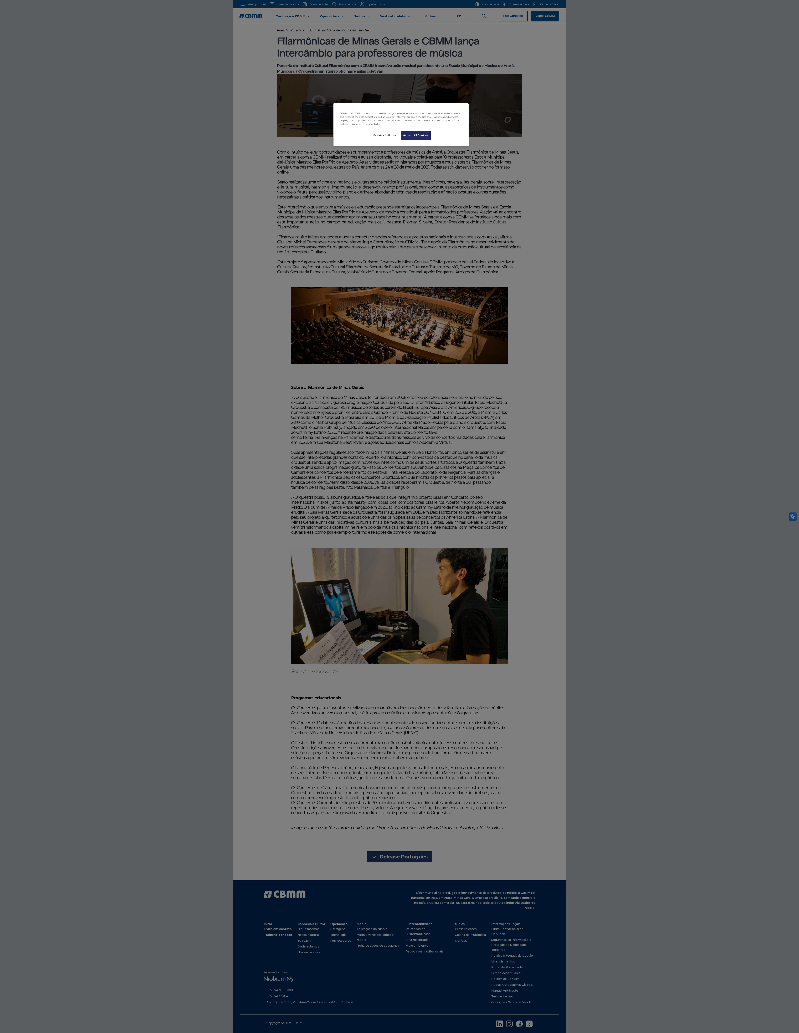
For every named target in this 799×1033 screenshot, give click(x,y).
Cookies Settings (384, 135)
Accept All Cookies (415, 135)
